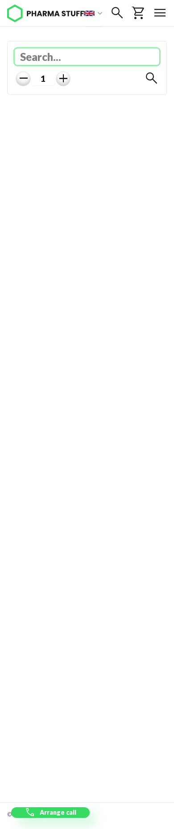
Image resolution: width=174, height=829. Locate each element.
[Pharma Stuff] (45, 13)
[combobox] (94, 13)
